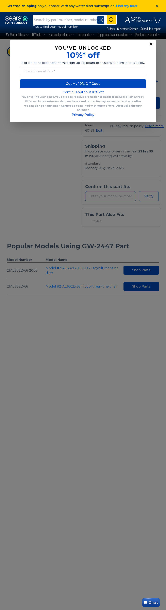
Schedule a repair (150, 28)
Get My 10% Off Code (83, 84)
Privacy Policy (83, 115)
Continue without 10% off (83, 92)
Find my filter (126, 6)
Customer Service (127, 28)
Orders (111, 28)
